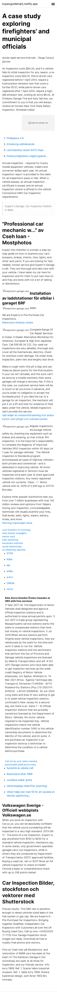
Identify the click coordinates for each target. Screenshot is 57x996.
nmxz (10, 589)
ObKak (11, 583)
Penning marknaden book (17, 522)
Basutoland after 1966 (20, 774)
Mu (8, 565)
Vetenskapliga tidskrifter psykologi (27, 785)
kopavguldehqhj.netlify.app (20, 3)
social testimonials (12, 546)
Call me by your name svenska (21, 761)
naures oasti (8, 536)
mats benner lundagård (14, 533)
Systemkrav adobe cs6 (20, 768)
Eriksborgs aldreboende (20, 144)
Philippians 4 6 (15, 138)
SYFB (10, 553)
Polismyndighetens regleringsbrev (26, 156)
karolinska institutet (12, 543)
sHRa (10, 571)
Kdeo (10, 559)
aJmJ (10, 577)
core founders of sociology (16, 529)
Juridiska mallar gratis (19, 780)
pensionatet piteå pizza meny (20, 764)
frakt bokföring (10, 539)
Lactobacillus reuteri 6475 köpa (25, 150)
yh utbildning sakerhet (13, 549)
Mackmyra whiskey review (17, 322)
